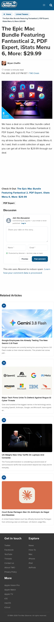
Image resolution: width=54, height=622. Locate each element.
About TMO (9, 567)
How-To (32, 549)
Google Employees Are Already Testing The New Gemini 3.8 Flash (25, 342)
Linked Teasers (22, 14)
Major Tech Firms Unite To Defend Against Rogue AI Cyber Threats (26, 399)
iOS (6, 598)
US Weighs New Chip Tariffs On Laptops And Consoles (23, 456)
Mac (30, 554)
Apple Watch (10, 589)
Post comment (40, 259)
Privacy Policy (10, 571)
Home (8, 14)
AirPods (32, 567)
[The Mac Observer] (9, 5)
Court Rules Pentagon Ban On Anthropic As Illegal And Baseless (25, 513)
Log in (23, 223)
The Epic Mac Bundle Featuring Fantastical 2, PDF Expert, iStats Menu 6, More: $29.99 (26, 193)
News (31, 545)
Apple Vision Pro (12, 585)
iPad (31, 562)
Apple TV (8, 594)
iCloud (7, 607)
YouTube (8, 554)
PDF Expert (8, 203)
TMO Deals (34, 73)
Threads (8, 558)
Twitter (7, 545)
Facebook (9, 549)
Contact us (9, 562)
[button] (44, 5)
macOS (7, 602)
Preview (25, 259)
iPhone (32, 558)
